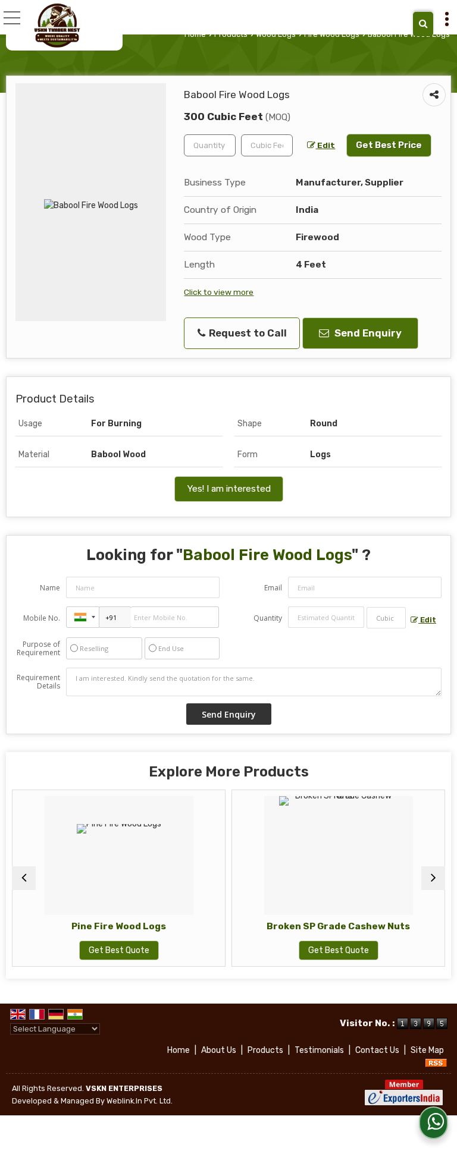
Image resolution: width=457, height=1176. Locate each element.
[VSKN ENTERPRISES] (57, 25)
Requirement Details (38, 682)
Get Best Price (389, 145)
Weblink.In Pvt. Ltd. (140, 1100)
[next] (433, 878)
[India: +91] (82, 617)
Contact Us (377, 1050)
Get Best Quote (98, 950)
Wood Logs (276, 34)
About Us (218, 1050)
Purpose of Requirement (38, 648)
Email (273, 588)
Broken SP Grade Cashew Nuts (317, 926)
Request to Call (246, 333)
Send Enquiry (367, 333)
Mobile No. (41, 618)
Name (50, 588)
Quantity (267, 618)
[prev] (24, 878)
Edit (325, 145)
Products (231, 34)
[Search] (423, 24)
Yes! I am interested (229, 488)
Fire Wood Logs (331, 34)
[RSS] (436, 1063)
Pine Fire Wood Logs (98, 926)
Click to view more (218, 292)
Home (195, 34)
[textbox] (267, 145)
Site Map (427, 1050)
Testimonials (319, 1050)
